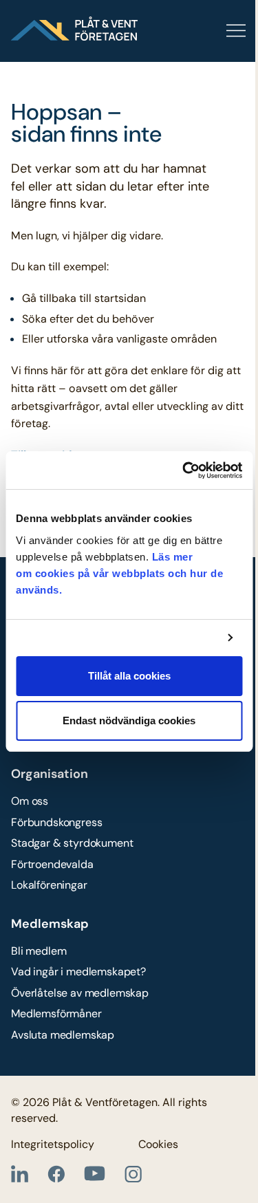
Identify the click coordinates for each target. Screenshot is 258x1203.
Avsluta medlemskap (62, 1035)
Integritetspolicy (52, 1144)
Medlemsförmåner (56, 1013)
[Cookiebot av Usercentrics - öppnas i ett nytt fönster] (183, 470)
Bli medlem (38, 951)
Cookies (158, 1144)
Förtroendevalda (52, 864)
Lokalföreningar (49, 885)
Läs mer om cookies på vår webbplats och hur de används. (119, 573)
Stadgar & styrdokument (72, 843)
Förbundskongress (56, 822)
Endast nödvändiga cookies (129, 720)
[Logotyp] (74, 29)
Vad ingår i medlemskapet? (78, 971)
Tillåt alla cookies (129, 676)
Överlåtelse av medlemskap (80, 993)
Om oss (29, 801)
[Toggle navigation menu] (192, 31)
